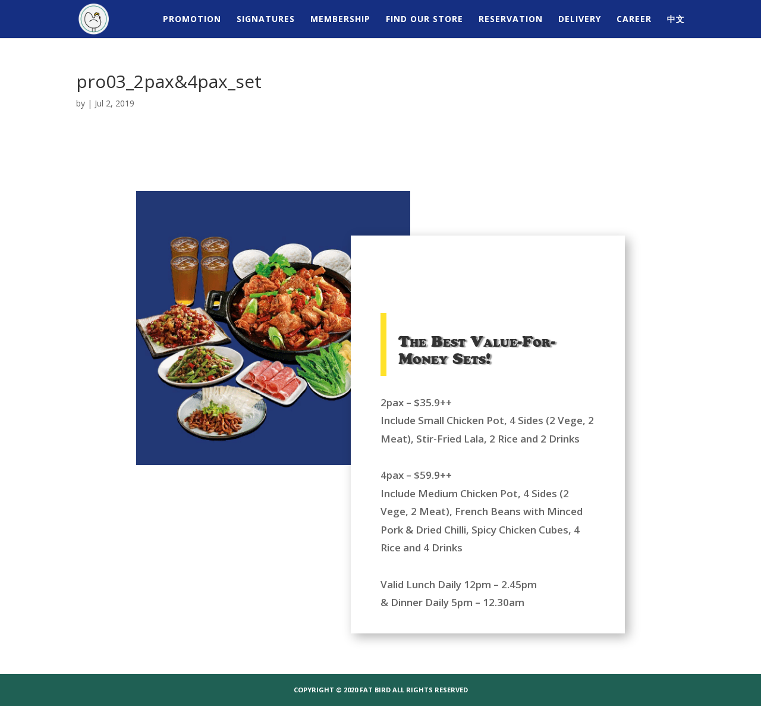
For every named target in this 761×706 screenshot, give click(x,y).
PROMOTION (192, 19)
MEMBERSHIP (340, 19)
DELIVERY (579, 19)
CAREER (634, 19)
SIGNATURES (266, 19)
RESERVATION (511, 19)
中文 (676, 19)
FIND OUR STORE (424, 19)
